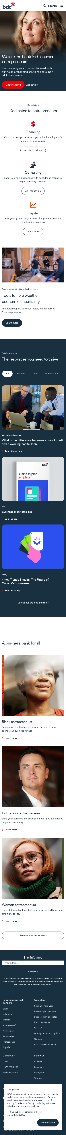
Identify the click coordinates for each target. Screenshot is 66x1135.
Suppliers (7, 1047)
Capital (33, 213)
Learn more (11, 738)
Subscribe (33, 971)
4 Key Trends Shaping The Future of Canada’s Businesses (25, 581)
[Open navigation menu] (61, 5)
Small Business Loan (44, 1006)
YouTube (38, 1078)
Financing (33, 132)
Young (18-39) (9, 1025)
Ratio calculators (42, 1022)
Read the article (14, 451)
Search (52, 5)
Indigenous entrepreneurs (21, 813)
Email (5, 1061)
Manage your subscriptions (47, 1033)
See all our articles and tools (33, 602)
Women (6, 1019)
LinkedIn (38, 1061)
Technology (8, 1036)
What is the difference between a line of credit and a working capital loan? (33, 442)
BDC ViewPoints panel (45, 1044)
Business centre (10, 1072)
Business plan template (17, 512)
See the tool (11, 518)
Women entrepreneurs (19, 904)
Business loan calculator (45, 1017)
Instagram (39, 1072)
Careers (38, 1039)
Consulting (33, 172)
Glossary (38, 1028)
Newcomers (8, 1031)
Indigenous (8, 1014)
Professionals (9, 1042)
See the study (12, 590)
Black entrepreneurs (17, 721)
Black (5, 1008)
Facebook (39, 1067)
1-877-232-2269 (10, 1067)
